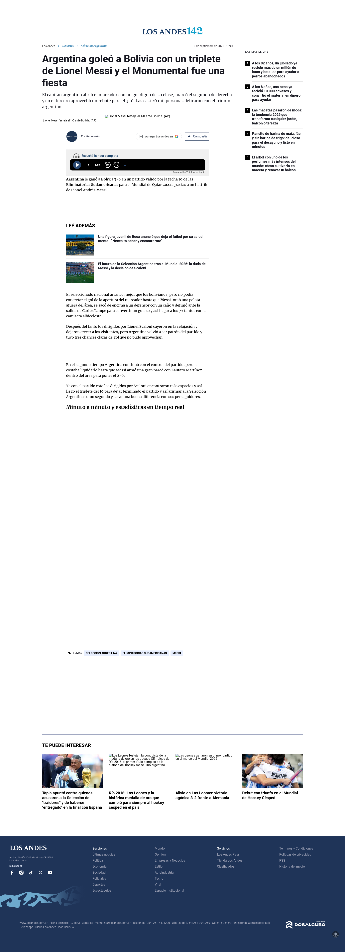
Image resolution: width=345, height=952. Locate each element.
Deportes (68, 46)
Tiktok (31, 872)
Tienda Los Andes (229, 860)
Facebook (11, 872)
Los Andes (48, 46)
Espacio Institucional (169, 890)
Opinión (160, 854)
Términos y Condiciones (296, 848)
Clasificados (225, 866)
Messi (176, 653)
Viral (158, 884)
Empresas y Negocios (170, 860)
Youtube (50, 872)
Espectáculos (101, 890)
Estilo (159, 866)
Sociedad (99, 872)
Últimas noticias (103, 854)
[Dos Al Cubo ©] (305, 927)
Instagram (21, 872)
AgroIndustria (164, 872)
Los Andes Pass (228, 854)
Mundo (160, 848)
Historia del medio (292, 866)
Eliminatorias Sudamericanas (145, 653)
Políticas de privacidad (295, 854)
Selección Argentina (101, 653)
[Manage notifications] (335, 934)
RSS (282, 860)
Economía (99, 866)
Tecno (159, 878)
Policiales (99, 878)
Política (97, 860)
